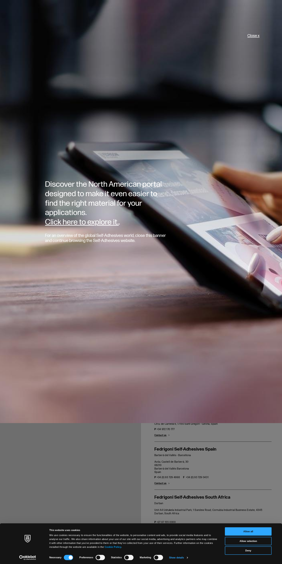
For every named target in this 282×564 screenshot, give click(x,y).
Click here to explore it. (82, 222)
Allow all (248, 531)
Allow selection (248, 541)
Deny (248, 550)
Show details (176, 557)
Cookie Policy (113, 547)
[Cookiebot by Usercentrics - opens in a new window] (27, 557)
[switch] (100, 557)
